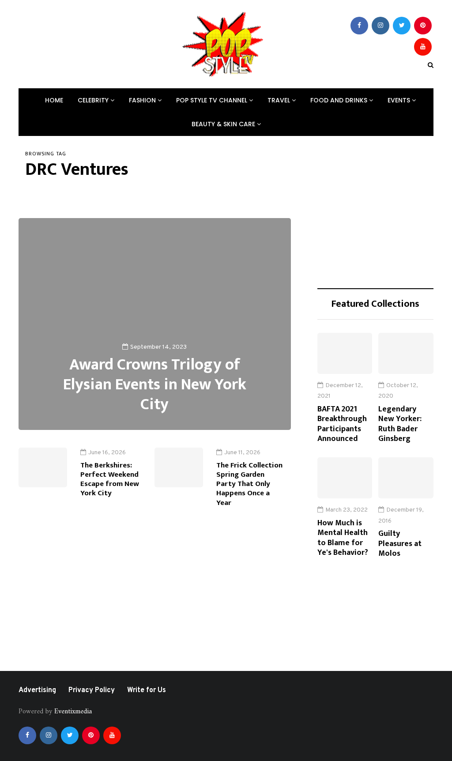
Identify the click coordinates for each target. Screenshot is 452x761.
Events (400, 100)
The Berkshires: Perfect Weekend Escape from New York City (109, 479)
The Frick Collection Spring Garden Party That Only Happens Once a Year (249, 484)
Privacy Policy (91, 690)
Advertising (37, 690)
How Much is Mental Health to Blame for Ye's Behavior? (342, 538)
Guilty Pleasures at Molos (400, 543)
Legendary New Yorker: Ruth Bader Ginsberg (400, 424)
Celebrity (94, 100)
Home (54, 100)
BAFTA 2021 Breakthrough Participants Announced (342, 424)
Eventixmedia (73, 711)
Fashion (143, 100)
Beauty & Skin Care (224, 124)
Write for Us (146, 690)
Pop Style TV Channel (212, 100)
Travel (279, 100)
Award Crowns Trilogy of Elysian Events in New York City (154, 384)
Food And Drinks (339, 100)
